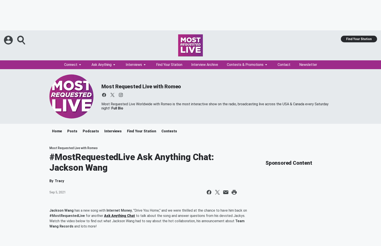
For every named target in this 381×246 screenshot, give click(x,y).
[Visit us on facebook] (104, 95)
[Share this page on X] (217, 192)
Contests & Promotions (245, 65)
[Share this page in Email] (226, 192)
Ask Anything (102, 65)
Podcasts (91, 131)
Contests (169, 131)
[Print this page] (234, 192)
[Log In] (9, 40)
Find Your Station (359, 39)
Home (57, 131)
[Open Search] (21, 40)
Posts (72, 131)
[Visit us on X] (112, 95)
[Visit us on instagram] (120, 95)
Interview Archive (204, 65)
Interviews (134, 65)
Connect (70, 65)
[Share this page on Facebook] (209, 192)
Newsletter (308, 65)
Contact (284, 65)
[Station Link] (190, 45)
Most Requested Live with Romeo (141, 86)
